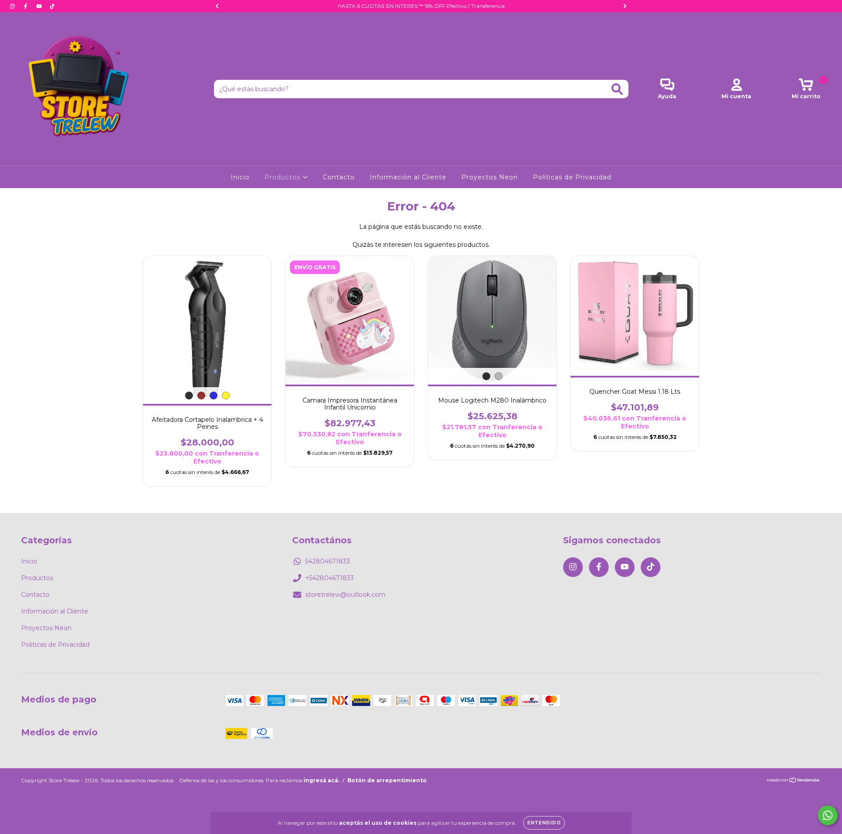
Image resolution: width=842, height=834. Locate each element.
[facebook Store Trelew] (26, 6)
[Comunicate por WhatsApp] (828, 815)
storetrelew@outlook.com (345, 595)
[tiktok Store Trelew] (52, 6)
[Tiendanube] (793, 781)
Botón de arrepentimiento (387, 780)
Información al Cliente (408, 177)
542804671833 (327, 561)
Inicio (240, 177)
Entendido (544, 823)
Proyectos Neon (489, 177)
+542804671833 (329, 578)
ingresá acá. (321, 780)
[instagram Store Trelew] (13, 6)
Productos (283, 177)
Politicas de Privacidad (572, 177)
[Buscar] (617, 89)
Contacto (339, 177)
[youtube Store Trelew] (39, 6)
